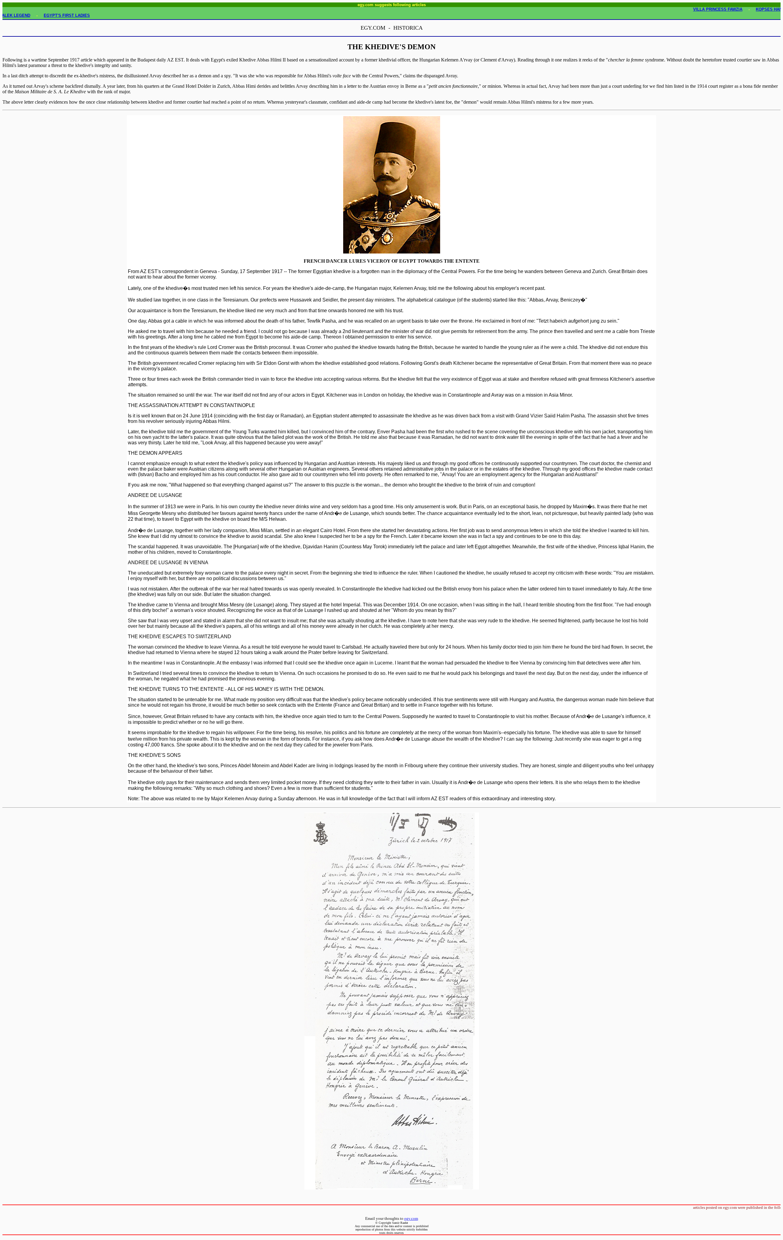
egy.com (411, 1218)
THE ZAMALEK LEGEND (36, 15)
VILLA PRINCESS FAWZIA (689, 9)
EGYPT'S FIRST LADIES (95, 15)
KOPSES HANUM (743, 9)
